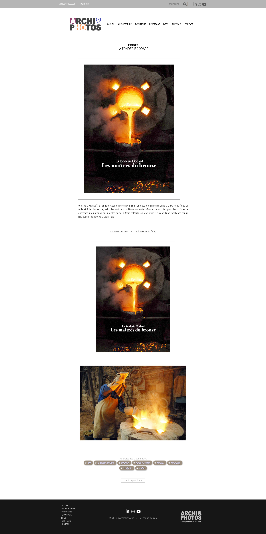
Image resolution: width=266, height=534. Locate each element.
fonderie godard (106, 463)
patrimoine (140, 24)
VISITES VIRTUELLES (67, 4)
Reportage (154, 24)
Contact (189, 24)
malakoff (175, 463)
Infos (165, 24)
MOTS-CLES (85, 4)
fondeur (125, 463)
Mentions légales (148, 518)
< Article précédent (133, 480)
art (89, 463)
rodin (142, 468)
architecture (125, 24)
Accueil (111, 24)
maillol (160, 463)
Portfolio (176, 24)
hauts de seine (143, 463)
